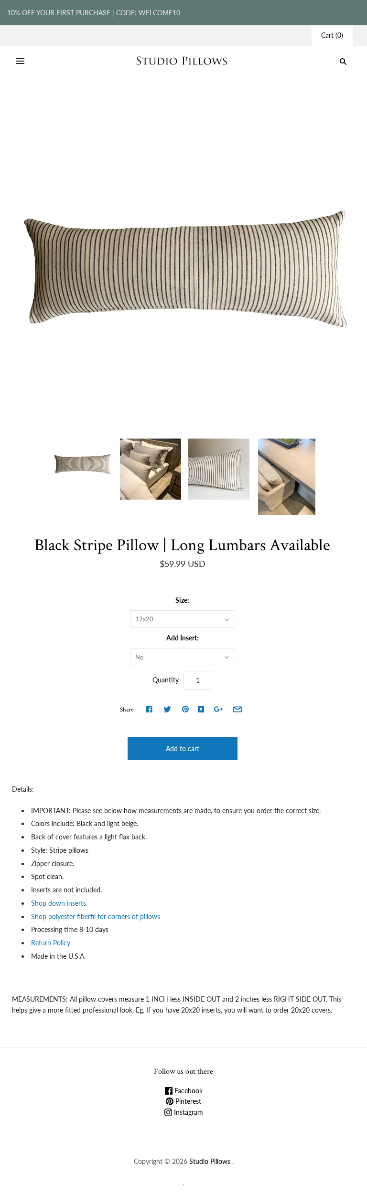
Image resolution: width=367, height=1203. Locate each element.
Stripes (148, 101)
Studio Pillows (209, 1161)
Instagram (187, 1112)
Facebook (188, 1091)
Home (83, 101)
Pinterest (187, 1101)
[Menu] (20, 61)
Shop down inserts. (60, 903)
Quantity (165, 680)
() (332, 35)
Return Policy (50, 943)
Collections (115, 101)
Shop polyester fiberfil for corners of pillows (96, 916)
